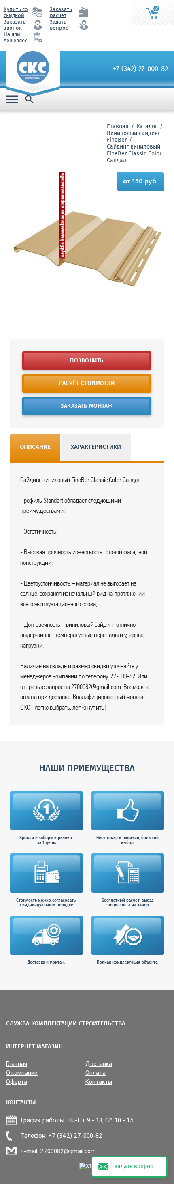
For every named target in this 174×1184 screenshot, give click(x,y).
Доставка (98, 1064)
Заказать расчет (61, 12)
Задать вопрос (59, 25)
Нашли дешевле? (15, 38)
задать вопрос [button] (134, 1166)
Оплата (95, 1073)
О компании (22, 1073)
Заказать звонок (15, 25)
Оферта (16, 1082)
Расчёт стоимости (87, 383)
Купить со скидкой (16, 12)
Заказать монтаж (87, 406)
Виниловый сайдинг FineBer (133, 137)
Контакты (98, 1082)
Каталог (146, 126)
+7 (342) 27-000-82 (140, 69)
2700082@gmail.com (68, 1151)
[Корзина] (153, 12)
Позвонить (87, 360)
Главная (118, 126)
